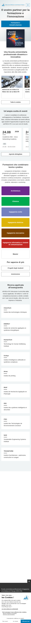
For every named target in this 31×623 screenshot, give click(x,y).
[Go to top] (29, 582)
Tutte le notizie (15, 102)
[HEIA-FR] (13, 5)
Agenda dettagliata (15, 154)
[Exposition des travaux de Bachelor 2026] (15, 38)
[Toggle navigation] (28, 5)
